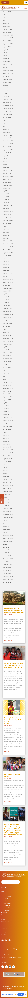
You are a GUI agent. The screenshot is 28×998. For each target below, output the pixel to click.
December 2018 (8, 279)
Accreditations (8, 903)
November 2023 (8, 108)
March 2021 (6, 203)
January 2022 (7, 173)
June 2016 (6, 350)
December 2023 (8, 106)
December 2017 (8, 314)
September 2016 (8, 344)
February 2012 (7, 479)
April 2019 (6, 267)
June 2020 (6, 229)
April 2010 (6, 526)
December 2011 (8, 485)
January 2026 (7, 32)
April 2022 (6, 164)
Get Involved (4, 917)
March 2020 (6, 238)
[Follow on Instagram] (6, 966)
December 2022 (8, 141)
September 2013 (8, 426)
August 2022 (7, 153)
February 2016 (7, 353)
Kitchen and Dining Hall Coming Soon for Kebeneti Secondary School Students (14, 610)
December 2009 (8, 535)
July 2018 (5, 294)
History (6, 898)
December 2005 (8, 576)
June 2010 (6, 520)
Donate (5, 2)
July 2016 (5, 347)
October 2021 (7, 182)
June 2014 (6, 406)
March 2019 (6, 270)
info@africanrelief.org (11, 949)
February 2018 (7, 309)
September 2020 (8, 220)
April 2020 (6, 235)
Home (2, 891)
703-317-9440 (8, 943)
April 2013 (6, 441)
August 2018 (7, 291)
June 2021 (6, 194)
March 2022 (6, 167)
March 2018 (6, 306)
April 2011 (6, 506)
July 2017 (5, 329)
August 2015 (7, 367)
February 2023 (7, 135)
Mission (6, 901)
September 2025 (8, 44)
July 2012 (5, 464)
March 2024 (6, 97)
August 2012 (7, 462)
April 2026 (6, 23)
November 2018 (8, 282)
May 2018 (6, 300)
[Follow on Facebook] (2, 966)
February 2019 (7, 273)
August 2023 (7, 117)
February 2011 (7, 509)
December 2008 (8, 559)
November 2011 (8, 488)
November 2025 (8, 38)
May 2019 (6, 264)
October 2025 (7, 41)
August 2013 (7, 429)
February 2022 (7, 170)
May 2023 (6, 126)
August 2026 (7, 11)
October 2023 (7, 111)
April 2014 (6, 412)
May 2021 (6, 197)
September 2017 (8, 323)
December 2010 (8, 515)
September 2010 (8, 518)
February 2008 (7, 565)
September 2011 (8, 491)
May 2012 (6, 470)
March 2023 (6, 132)
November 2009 (8, 538)
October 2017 (7, 320)
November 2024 (8, 73)
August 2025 (7, 47)
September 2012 (8, 459)
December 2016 (8, 338)
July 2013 (5, 432)
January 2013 (7, 447)
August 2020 (7, 223)
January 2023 (7, 138)
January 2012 (7, 482)
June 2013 (6, 435)
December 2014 (8, 388)
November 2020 (8, 214)
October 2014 (7, 394)
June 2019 (6, 261)
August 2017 (7, 326)
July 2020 (5, 226)
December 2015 (8, 359)
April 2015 (6, 379)
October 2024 (7, 76)
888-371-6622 (10, 946)
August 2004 (7, 582)
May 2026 (6, 20)
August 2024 (7, 82)
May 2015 (6, 376)
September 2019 (8, 253)
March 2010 (6, 529)
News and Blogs (5, 921)
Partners (3, 914)
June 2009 (6, 547)
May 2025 (6, 55)
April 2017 (6, 332)
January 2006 (7, 573)
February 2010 (7, 532)
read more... (8, 640)
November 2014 (8, 391)
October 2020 (7, 217)
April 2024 (6, 94)
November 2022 (8, 144)
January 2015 (7, 385)
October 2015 (7, 364)
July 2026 (5, 14)
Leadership (7, 905)
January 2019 (7, 276)
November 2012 (8, 453)
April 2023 (6, 129)
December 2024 (8, 70)
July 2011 (5, 497)
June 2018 (6, 297)
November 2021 (8, 179)
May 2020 (6, 232)
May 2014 (6, 409)
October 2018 (7, 285)
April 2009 (6, 553)
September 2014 (8, 397)
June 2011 (6, 500)
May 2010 (6, 523)
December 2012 (8, 450)
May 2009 (6, 550)
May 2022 (6, 161)
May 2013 (6, 438)
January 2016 (7, 356)
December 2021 (8, 176)
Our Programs (4, 912)
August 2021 (7, 188)
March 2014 (6, 414)
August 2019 (7, 256)
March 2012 (6, 476)
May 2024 (6, 91)
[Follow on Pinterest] (13, 966)
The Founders (8, 896)
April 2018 (6, 303)
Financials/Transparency (10, 908)
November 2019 (8, 247)
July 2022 (5, 156)
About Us (3, 894)
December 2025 (8, 35)
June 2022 (6, 158)
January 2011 (7, 512)
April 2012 (6, 473)
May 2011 (6, 503)
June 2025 (6, 52)
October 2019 (7, 250)
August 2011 (7, 494)
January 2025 (7, 67)
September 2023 (8, 114)
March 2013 (6, 444)
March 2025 (6, 61)
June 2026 (6, 17)
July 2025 (5, 50)
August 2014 (7, 400)
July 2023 (5, 120)
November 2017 (8, 317)
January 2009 (7, 556)
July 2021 (5, 191)
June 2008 (6, 562)
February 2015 (7, 382)
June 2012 (6, 467)
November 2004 (8, 579)
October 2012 (7, 456)
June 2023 (6, 123)
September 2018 (8, 288)
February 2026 (7, 29)
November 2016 (8, 341)
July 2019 (5, 259)
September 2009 (8, 541)
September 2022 (8, 150)
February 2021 (7, 206)
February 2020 (7, 241)
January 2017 (7, 335)
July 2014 (5, 403)
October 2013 (7, 423)
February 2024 (7, 100)
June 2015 (6, 373)
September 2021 (8, 185)
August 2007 (7, 570)
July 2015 (5, 370)
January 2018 (7, 311)
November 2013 (8, 420)
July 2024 (5, 85)
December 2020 (8, 211)
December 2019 (8, 244)
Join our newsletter (9, 882)
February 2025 (7, 64)
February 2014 (7, 417)
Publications (7, 910)
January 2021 (7, 208)
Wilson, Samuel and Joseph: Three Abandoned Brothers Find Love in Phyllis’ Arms (14, 665)
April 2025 (6, 58)
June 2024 (6, 88)
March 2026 (6, 26)
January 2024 (7, 103)
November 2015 (8, 362)
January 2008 (7, 567)
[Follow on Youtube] (10, 966)
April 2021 (6, 200)
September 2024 (8, 79)
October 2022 (7, 147)
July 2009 (5, 544)
